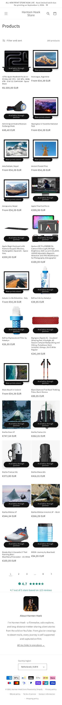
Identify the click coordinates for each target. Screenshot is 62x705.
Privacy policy (51, 689)
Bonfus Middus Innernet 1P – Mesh (45, 512)
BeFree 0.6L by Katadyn (41, 298)
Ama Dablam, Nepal (10, 166)
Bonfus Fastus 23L (38, 432)
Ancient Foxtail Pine (39, 166)
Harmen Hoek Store (19, 689)
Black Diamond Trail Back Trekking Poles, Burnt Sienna (45, 391)
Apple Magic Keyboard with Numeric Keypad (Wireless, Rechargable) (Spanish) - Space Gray (15, 249)
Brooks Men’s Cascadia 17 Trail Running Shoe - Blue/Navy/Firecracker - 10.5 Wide (16, 554)
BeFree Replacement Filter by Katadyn (14, 339)
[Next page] (51, 574)
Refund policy (15, 694)
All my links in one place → (31, 645)
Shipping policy (32, 698)
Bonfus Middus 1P (9, 512)
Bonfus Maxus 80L (38, 472)
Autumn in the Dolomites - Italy (15, 298)
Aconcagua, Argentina (40, 76)
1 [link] (10, 574)
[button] (6, 13)
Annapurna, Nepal (9, 206)
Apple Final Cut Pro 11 (40, 206)
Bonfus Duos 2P (8, 432)
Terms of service (29, 694)
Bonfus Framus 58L (10, 472)
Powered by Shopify (35, 689)
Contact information (47, 694)
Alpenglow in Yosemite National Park (44, 125)
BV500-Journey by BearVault (43, 552)
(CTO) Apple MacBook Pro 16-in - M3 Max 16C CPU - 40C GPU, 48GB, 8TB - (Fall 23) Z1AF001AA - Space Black (16, 80)
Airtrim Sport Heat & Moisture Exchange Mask (14, 125)
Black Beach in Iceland (11, 390)
